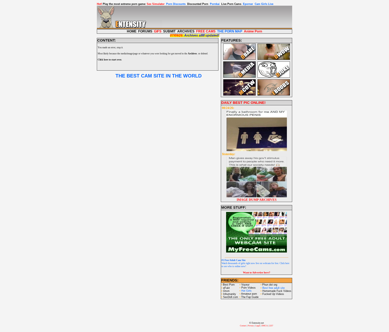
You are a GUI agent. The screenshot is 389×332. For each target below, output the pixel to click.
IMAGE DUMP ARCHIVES (257, 199)
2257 (271, 325)
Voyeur (245, 284)
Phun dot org (269, 284)
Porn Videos (248, 287)
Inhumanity (229, 293)
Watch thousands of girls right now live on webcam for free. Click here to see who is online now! (255, 263)
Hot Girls (246, 290)
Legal (257, 325)
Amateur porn (249, 293)
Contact (243, 325)
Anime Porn (253, 31)
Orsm (226, 290)
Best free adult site (273, 287)
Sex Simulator (156, 3)
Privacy (251, 325)
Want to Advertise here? (256, 272)
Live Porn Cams (231, 3)
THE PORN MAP (229, 31)
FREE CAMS (206, 31)
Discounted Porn (197, 3)
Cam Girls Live (264, 3)
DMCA (264, 325)
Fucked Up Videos (273, 293)
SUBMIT (169, 31)
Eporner (248, 3)
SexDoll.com (230, 297)
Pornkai (215, 3)
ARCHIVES (185, 31)
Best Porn (229, 284)
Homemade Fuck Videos (276, 290)
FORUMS (145, 31)
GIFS (157, 31)
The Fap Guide (250, 297)
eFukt (226, 287)
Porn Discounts (176, 3)
